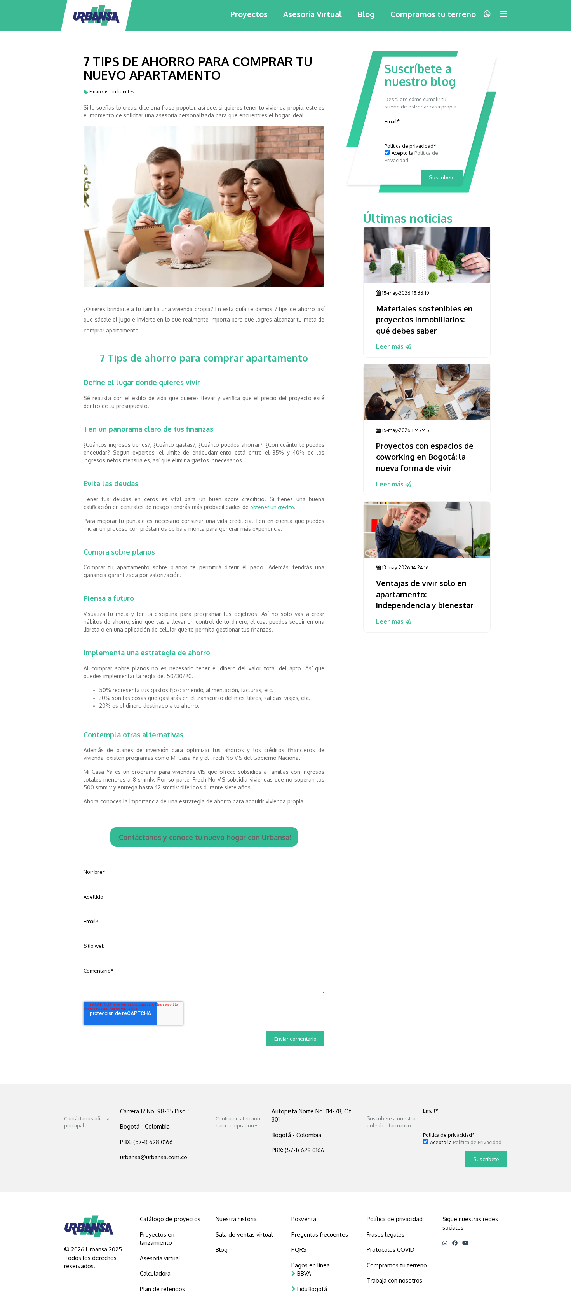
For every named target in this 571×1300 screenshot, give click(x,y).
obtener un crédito (272, 507)
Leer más (390, 346)
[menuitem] (172, 1219)
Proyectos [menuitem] (249, 14)
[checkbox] (424, 156)
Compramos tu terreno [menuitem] (433, 14)
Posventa (303, 1219)
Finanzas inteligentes (111, 91)
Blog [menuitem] (366, 14)
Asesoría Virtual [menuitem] (312, 14)
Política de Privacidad (477, 1142)
